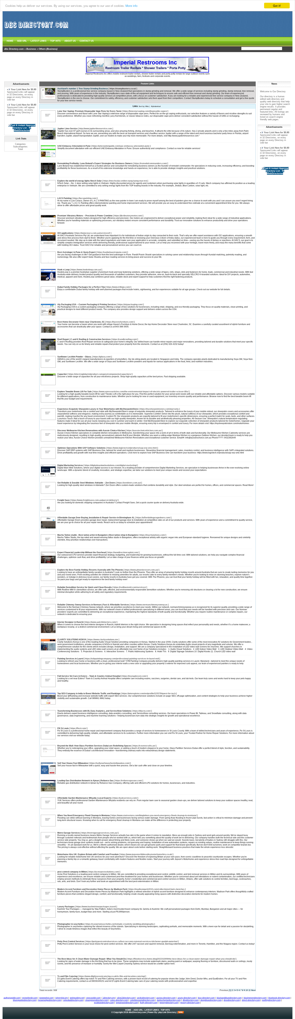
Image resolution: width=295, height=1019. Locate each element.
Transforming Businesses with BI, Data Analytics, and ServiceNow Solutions (94, 711)
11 (249, 990)
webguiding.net (77, 998)
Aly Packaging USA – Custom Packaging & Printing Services (86, 304)
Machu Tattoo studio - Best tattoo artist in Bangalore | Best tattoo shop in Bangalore (97, 535)
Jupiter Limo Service (67, 128)
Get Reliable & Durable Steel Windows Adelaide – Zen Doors (86, 483)
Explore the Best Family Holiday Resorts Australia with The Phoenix (90, 570)
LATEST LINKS (38, 41)
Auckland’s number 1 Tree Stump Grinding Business (82, 88)
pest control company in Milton (72, 872)
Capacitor (62, 374)
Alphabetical (156, 106)
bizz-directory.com (206, 998)
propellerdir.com (29, 998)
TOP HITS (55, 41)
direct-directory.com (251, 1000)
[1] (230, 990)
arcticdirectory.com (145, 998)
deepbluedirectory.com (211, 1000)
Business (31, 49)
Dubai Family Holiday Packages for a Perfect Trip (81, 287)
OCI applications (65, 233)
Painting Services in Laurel (70, 658)
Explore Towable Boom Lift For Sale (74, 391)
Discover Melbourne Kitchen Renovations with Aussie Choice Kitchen (91, 430)
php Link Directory (167, 1012)
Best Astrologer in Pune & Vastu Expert (76, 252)
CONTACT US (87, 41)
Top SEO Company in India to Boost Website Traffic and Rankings (88, 693)
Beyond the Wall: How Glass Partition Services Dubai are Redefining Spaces (94, 746)
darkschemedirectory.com (169, 1000)
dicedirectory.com (232, 1000)
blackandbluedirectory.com (229, 998)
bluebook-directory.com (279, 998)
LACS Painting (64, 198)
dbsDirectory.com (137, 1012)
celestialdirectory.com (73, 1000)
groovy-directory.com (190, 1002)
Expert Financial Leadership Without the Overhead (81, 552)
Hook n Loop (63, 269)
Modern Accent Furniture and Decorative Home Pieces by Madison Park (92, 889)
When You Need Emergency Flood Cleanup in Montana (83, 815)
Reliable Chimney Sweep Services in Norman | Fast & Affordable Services (93, 605)
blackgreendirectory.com (255, 998)
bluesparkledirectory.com (24, 1000)
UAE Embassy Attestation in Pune (73, 146)
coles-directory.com (119, 1000)
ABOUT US (70, 41)
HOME (10, 41)
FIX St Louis (63, 728)
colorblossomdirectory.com (142, 1000)
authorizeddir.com (12, 998)
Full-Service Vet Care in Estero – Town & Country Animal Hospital (89, 676)
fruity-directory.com (148, 1002)
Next (253, 990)
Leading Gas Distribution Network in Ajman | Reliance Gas (85, 780)
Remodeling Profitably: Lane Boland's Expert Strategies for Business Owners (94, 163)
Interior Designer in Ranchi (70, 622)
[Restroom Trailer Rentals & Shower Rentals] (147, 72)
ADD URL (22, 41)
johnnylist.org (61, 998)
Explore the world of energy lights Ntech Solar (79, 181)
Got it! (277, 5)
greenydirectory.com (168, 1002)
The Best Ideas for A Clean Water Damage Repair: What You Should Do (91, 959)
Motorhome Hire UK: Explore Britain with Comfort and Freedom (88, 854)
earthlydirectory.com (271, 1000)
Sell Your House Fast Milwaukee (72, 763)
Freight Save (63, 500)
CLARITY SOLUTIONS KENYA (71, 639)
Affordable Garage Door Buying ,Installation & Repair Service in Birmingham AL (96, 517)
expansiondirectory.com (127, 1002)
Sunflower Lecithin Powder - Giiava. (74, 357)
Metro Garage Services (68, 833)
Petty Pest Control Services (70, 941)
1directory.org (108, 998)
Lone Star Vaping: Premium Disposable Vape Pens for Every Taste (89, 111)
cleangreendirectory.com (96, 1000)
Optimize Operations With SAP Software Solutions (81, 448)
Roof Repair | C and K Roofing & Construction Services (84, 339)
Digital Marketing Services (70, 465)
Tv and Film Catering (67, 976)
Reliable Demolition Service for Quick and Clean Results (84, 587)
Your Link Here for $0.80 (276, 132)
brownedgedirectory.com (49, 1000)
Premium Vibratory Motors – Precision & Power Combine (85, 215)
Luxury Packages (65, 906)
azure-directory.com (187, 998)
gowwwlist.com (46, 998)
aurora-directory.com (165, 998)
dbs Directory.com (14, 49)
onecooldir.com (93, 998)
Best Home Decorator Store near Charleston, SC (81, 322)
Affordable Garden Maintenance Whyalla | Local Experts (84, 798)
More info (131, 6)
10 (246, 990)
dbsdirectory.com (190, 1000)
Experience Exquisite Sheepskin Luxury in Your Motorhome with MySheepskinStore (97, 409)
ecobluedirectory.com (104, 1002)
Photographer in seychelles (70, 924)
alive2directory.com (126, 998)
